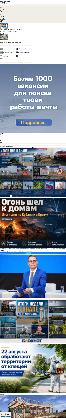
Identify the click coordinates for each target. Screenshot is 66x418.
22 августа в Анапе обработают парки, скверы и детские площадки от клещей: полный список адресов (10, 393)
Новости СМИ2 (1, 58)
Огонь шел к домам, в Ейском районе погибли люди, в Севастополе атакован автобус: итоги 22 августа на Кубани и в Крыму (12, 248)
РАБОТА (4, 19)
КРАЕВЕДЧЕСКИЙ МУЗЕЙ (3, 11)
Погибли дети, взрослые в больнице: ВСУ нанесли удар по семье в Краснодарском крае (9, 251)
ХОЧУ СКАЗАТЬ (2, 18)
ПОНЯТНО (5, 416)
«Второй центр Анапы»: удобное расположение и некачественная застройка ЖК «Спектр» (10, 42)
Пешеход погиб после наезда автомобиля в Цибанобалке (30, 248)
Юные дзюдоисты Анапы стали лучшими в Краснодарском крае (7, 146)
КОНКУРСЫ (1, 10)
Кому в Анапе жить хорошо (3, 33)
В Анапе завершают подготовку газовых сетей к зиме (42, 248)
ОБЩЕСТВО (1, 14)
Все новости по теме (2, 41)
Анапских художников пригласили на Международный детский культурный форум (28, 393)
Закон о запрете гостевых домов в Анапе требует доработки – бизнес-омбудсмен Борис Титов (11, 32)
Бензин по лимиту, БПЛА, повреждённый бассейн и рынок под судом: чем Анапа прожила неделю (10, 343)
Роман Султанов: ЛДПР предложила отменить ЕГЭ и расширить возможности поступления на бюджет (10, 298)
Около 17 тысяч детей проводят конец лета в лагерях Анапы (54, 248)
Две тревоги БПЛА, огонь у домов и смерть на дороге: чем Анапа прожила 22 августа (9, 197)
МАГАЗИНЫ (3, 22)
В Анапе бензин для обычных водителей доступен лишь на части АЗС (25, 251)
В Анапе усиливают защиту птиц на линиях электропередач (26, 298)
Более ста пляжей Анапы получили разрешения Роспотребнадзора (43, 393)
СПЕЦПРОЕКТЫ (2, 16)
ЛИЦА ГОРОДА (2, 12)
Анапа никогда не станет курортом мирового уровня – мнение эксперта (8, 31)
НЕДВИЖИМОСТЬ (2, 13)
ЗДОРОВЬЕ (1, 8)
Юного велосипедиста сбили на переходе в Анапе (55, 393)
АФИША (1, 7)
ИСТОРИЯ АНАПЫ (2, 9)
